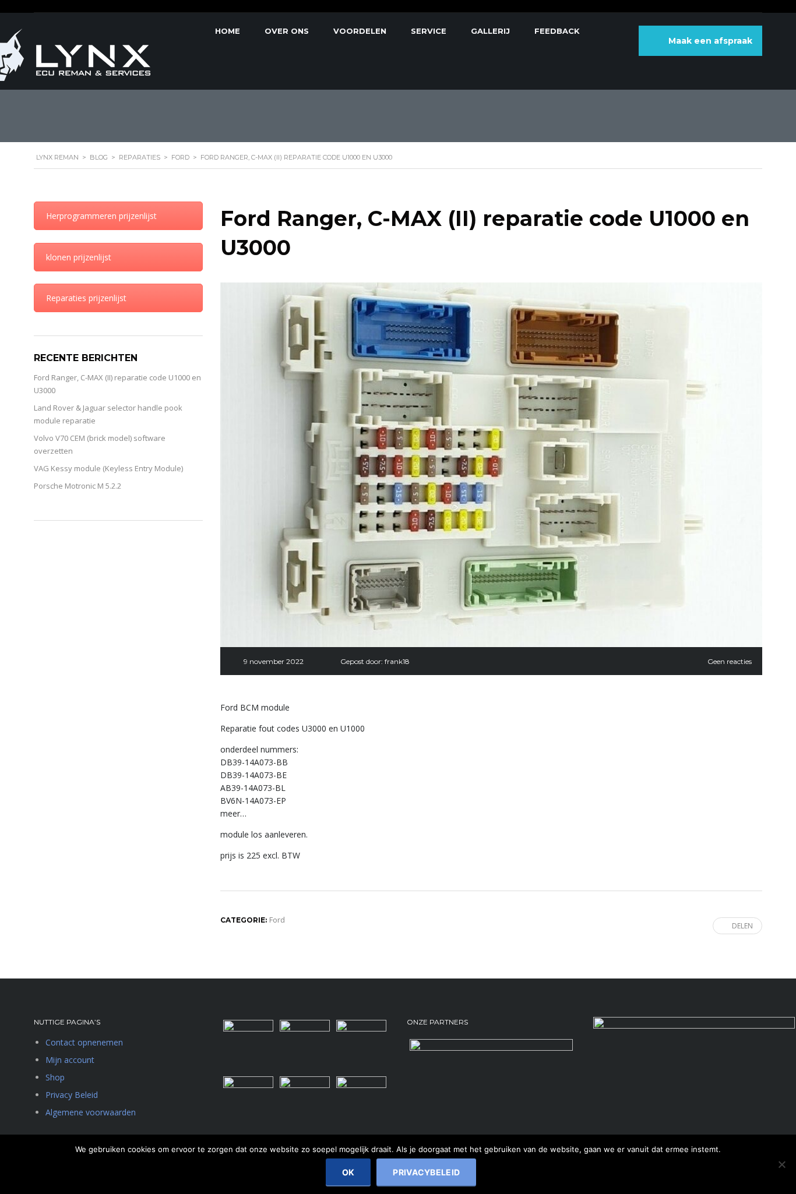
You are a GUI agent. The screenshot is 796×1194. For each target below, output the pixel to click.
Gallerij (490, 31)
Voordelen (359, 31)
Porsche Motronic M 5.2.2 (77, 486)
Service (428, 31)
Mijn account (69, 1059)
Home (227, 31)
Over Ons (287, 31)
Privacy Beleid (71, 1094)
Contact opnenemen (84, 1042)
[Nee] (781, 1164)
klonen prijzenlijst (78, 257)
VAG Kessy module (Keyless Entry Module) (108, 468)
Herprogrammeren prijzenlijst (101, 215)
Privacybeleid (426, 1172)
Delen (742, 926)
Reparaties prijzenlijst (86, 297)
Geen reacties (729, 661)
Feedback (557, 31)
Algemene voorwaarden (90, 1112)
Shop (55, 1077)
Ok (348, 1172)
